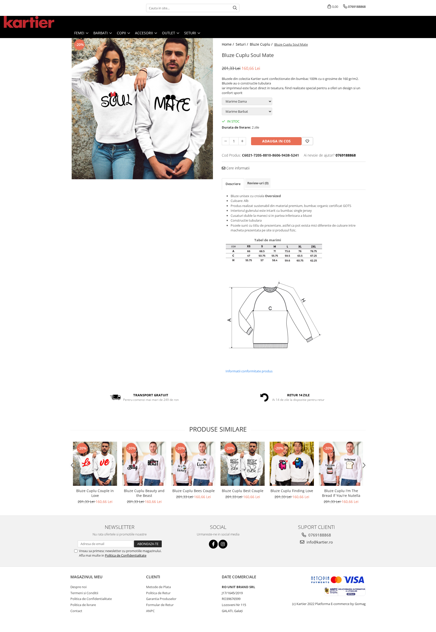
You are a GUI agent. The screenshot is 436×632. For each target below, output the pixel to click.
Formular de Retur (160, 605)
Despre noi (78, 587)
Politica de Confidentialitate (125, 555)
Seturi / (242, 44)
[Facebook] (213, 544)
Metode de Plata (158, 587)
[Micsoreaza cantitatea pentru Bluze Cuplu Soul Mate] (225, 141)
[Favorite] (307, 141)
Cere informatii (237, 168)
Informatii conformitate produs (249, 371)
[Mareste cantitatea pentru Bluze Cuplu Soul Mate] (242, 141)
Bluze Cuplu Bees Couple (193, 490)
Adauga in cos (276, 141)
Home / (228, 44)
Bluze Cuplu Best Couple (242, 490)
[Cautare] (234, 8)
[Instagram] (223, 544)
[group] (142, 108)
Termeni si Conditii (84, 593)
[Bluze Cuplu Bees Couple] (193, 464)
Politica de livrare (83, 605)
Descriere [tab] (233, 184)
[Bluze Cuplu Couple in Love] (95, 464)
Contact (76, 611)
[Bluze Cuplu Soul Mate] (142, 108)
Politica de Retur (158, 593)
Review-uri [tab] (257, 183)
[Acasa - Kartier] (29, 22)
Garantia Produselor (161, 598)
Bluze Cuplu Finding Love (291, 490)
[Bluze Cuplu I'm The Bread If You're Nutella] (341, 464)
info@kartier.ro (319, 542)
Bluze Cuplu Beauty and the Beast (144, 493)
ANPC (150, 611)
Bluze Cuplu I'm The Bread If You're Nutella (341, 493)
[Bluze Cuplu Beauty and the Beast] (144, 464)
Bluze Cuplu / (262, 44)
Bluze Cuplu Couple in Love (95, 493)
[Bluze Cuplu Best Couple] (243, 464)
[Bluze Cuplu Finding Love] (292, 464)
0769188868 (319, 534)
